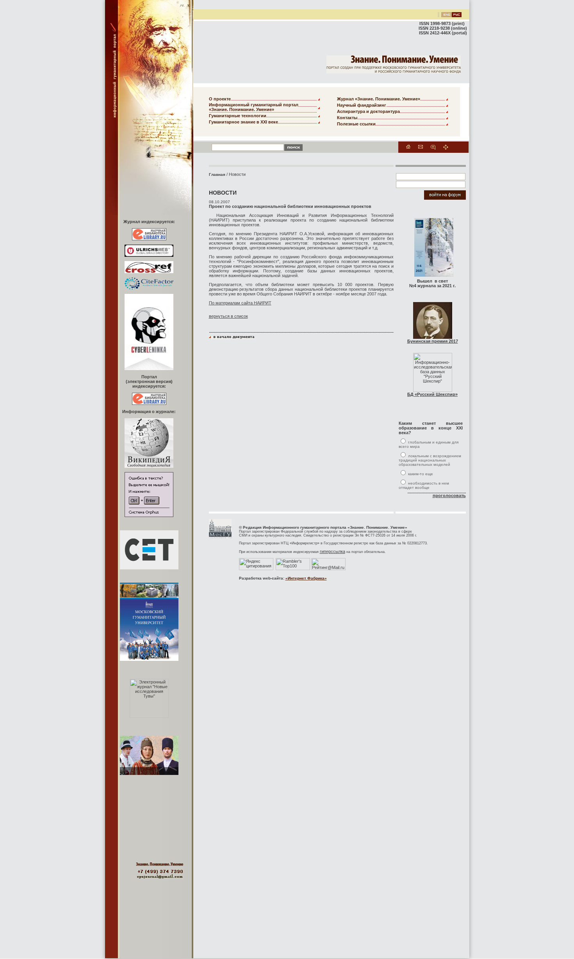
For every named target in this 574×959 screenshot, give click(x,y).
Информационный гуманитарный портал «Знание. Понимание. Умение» (253, 107)
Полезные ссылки (356, 124)
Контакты (347, 117)
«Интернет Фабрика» (306, 578)
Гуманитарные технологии (237, 115)
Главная (217, 174)
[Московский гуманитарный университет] (220, 537)
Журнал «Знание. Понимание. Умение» (378, 99)
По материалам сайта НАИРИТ (240, 303)
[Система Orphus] (149, 515)
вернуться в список (228, 316)
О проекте (220, 99)
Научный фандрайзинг (361, 105)
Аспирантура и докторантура (368, 111)
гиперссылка (332, 551)
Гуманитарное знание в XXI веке (243, 122)
